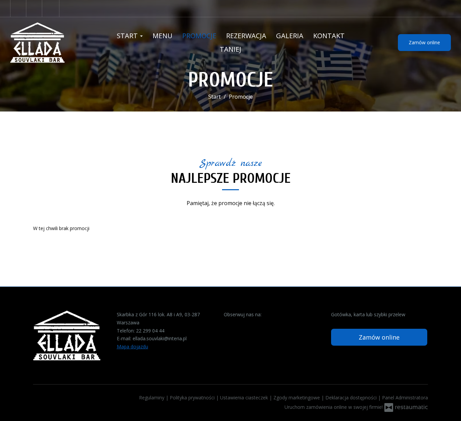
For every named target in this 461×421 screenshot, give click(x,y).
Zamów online (424, 42)
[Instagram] (51, 8)
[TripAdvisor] (35, 8)
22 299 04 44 (150, 330)
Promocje (199, 35)
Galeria (289, 35)
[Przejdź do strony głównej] (51, 42)
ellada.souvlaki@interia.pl (160, 338)
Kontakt (329, 35)
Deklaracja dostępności (351, 397)
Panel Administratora (405, 397)
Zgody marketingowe (297, 397)
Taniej (230, 49)
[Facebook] (18, 8)
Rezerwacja (246, 35)
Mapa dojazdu (132, 346)
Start (128, 35)
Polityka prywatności (193, 397)
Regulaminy (152, 397)
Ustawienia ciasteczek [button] (244, 397)
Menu (162, 35)
